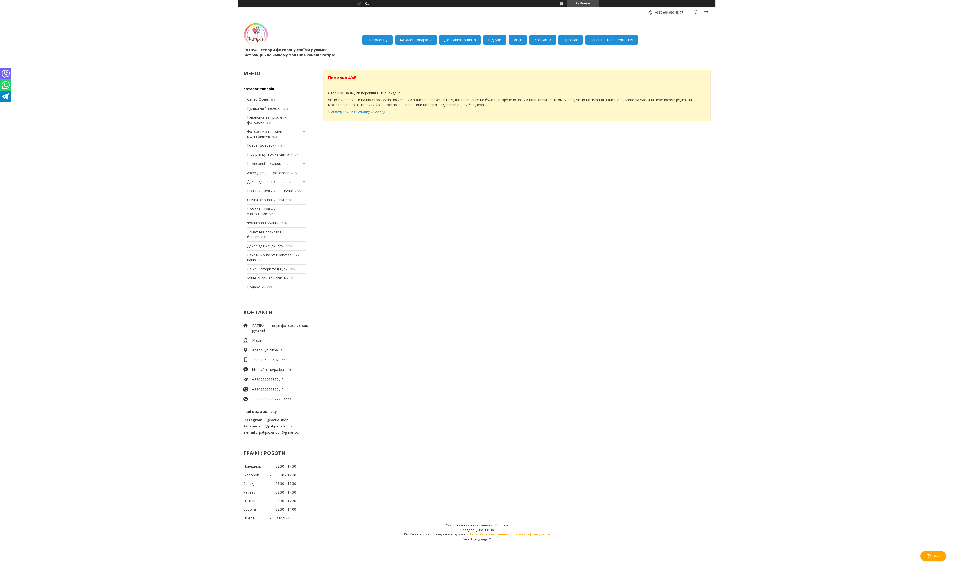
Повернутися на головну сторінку (356, 111)
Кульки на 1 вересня (264, 108)
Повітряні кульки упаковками (261, 211)
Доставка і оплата (460, 39)
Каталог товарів (414, 39)
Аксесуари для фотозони (268, 172)
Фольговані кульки (263, 222)
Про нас (570, 39)
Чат (937, 556)
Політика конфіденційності (530, 534)
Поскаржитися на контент (488, 534)
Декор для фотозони (265, 181)
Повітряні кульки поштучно (270, 190)
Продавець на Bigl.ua (477, 530)
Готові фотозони (262, 145)
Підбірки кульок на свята (268, 154)
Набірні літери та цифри (267, 269)
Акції (518, 39)
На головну (377, 39)
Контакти (542, 39)
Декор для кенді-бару (265, 246)
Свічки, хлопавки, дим (265, 199)
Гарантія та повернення (611, 39)
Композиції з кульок (264, 163)
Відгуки (494, 39)
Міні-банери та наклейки (268, 278)
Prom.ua (501, 525)
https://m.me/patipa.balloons (275, 369)
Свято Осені (257, 99)
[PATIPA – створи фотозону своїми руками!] (255, 34)
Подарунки (256, 287)
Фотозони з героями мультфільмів (264, 134)
